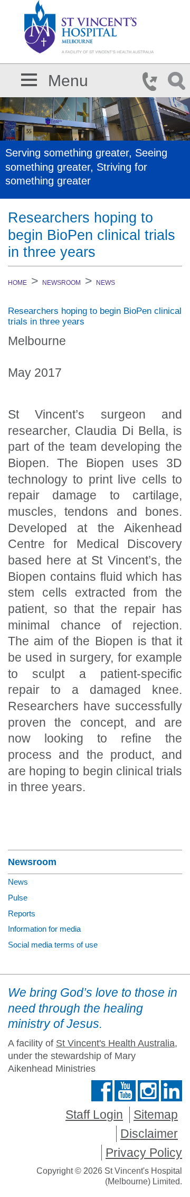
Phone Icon (153, 81)
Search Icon (178, 81)
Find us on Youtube (125, 1090)
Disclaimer (149, 1133)
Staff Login (94, 1114)
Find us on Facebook (101, 1090)
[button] (29, 78)
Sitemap (156, 1114)
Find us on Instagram (148, 1090)
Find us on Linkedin (171, 1090)
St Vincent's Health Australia (115, 1043)
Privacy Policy (144, 1152)
